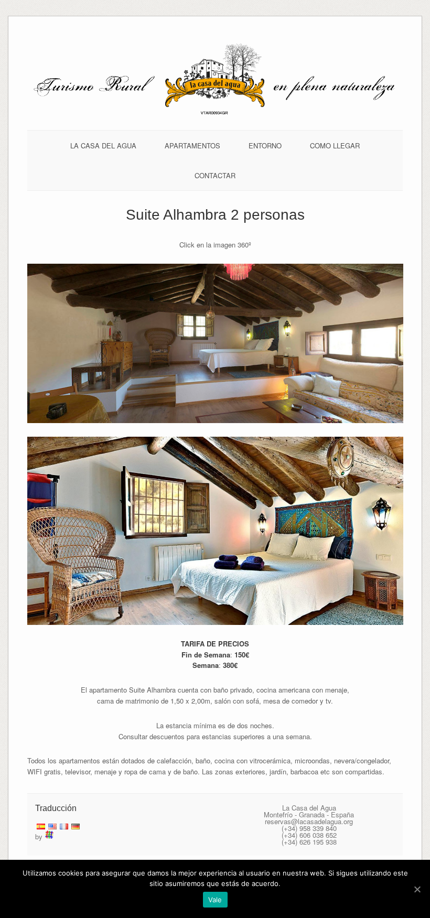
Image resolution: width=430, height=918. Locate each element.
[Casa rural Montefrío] (215, 113)
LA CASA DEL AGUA (103, 145)
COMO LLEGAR (335, 145)
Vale (215, 899)
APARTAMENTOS (192, 145)
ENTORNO (265, 145)
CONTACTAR (215, 175)
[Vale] (417, 889)
